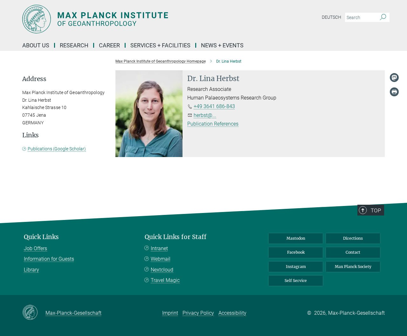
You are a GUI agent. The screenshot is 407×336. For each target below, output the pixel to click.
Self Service (296, 280)
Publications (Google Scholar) (57, 148)
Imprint (170, 313)
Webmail (160, 259)
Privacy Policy (198, 313)
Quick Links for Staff (175, 237)
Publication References (212, 124)
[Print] (394, 92)
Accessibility (232, 313)
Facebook (296, 252)
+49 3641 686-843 (214, 106)
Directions (353, 238)
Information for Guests (49, 259)
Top (376, 210)
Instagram (296, 266)
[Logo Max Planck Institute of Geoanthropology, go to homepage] (141, 19)
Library (31, 270)
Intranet (159, 248)
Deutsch (331, 17)
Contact (353, 252)
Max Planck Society (353, 266)
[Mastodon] (394, 77)
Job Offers (35, 248)
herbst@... (205, 115)
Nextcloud (162, 270)
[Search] (383, 17)
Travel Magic (165, 280)
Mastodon (295, 238)
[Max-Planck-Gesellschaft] (33, 312)
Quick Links (41, 237)
